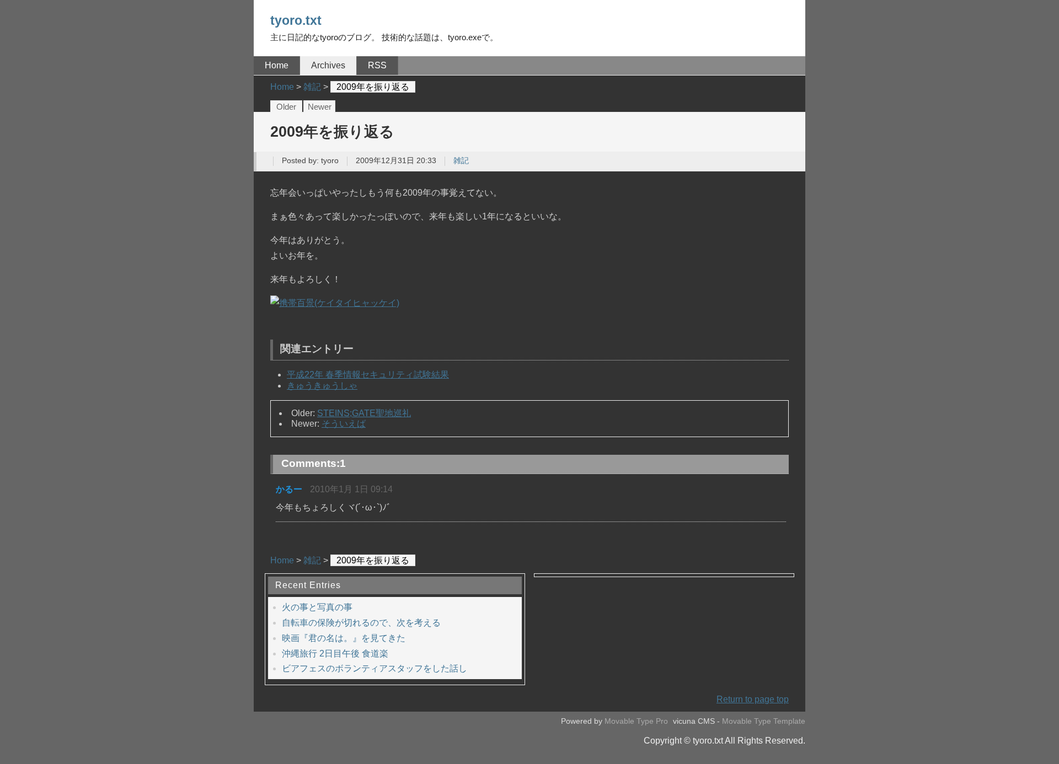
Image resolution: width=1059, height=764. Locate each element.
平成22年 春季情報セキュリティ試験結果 (368, 374)
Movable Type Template (763, 721)
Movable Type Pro (636, 721)
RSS (377, 65)
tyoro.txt (296, 20)
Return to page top (752, 699)
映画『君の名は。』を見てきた (343, 638)
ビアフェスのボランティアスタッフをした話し (374, 668)
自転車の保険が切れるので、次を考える (361, 622)
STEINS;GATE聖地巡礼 (364, 413)
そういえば (344, 423)
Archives (328, 65)
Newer (319, 107)
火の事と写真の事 (317, 607)
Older (286, 107)
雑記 (461, 161)
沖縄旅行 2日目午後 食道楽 (335, 653)
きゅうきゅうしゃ (322, 385)
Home (276, 65)
